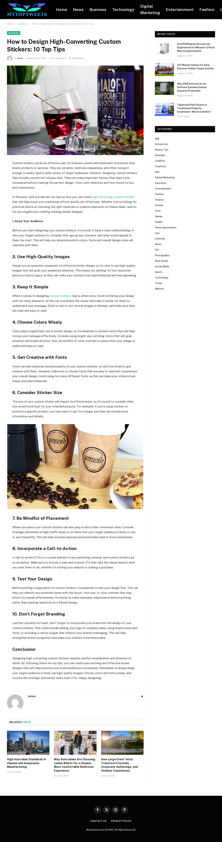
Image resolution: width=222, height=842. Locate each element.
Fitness (159, 205)
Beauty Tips (161, 149)
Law (157, 233)
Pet (157, 249)
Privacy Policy (121, 821)
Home (61, 9)
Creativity (160, 166)
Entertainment (180, 9)
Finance (159, 199)
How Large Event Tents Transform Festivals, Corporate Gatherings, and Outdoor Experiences (119, 765)
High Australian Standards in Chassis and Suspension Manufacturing (26, 763)
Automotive (161, 144)
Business (97, 9)
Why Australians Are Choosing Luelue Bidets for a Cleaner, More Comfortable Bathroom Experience (74, 765)
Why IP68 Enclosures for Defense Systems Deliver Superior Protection (192, 87)
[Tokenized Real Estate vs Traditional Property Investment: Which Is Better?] (164, 109)
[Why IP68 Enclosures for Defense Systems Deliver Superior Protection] (164, 88)
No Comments (59, 58)
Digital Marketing (150, 9)
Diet (157, 172)
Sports (158, 272)
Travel (158, 283)
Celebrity (160, 160)
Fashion (206, 9)
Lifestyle (160, 238)
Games (159, 216)
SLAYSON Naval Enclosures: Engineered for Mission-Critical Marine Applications (196, 47)
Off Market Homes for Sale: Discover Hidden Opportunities (195, 67)
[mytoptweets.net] (27, 10)
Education (160, 183)
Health (159, 222)
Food (158, 210)
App (157, 138)
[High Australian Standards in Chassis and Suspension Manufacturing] (28, 743)
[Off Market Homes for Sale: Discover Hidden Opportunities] (164, 69)
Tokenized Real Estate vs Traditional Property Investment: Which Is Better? (194, 108)
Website (159, 288)
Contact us (98, 821)
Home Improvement (166, 227)
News (78, 9)
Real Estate (161, 261)
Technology (123, 9)
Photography (162, 255)
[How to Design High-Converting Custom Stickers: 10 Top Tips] (75, 110)
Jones (20, 58)
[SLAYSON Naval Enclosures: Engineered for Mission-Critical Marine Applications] (164, 48)
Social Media (162, 266)
